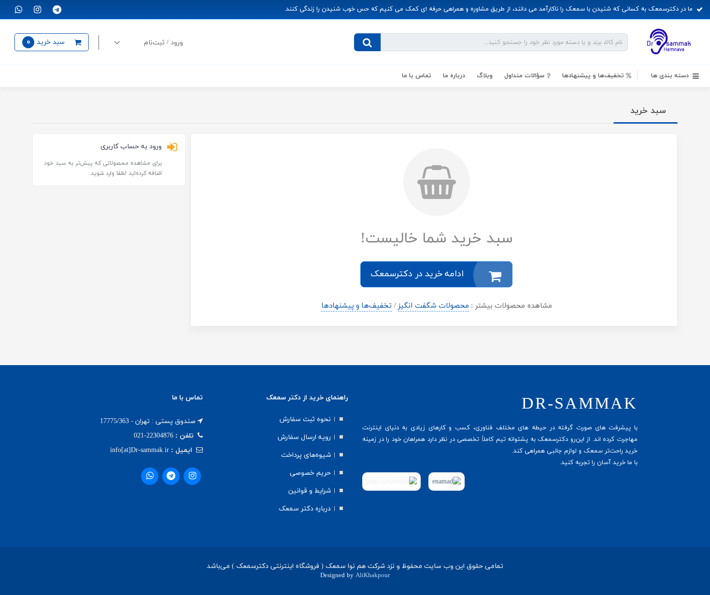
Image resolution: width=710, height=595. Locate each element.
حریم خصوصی (310, 473)
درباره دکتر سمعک (305, 508)
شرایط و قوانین (309, 491)
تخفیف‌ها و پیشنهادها (356, 306)
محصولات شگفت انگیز (433, 306)
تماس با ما (416, 75)
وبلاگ (485, 75)
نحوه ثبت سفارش (305, 419)
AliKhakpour (372, 575)
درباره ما (454, 75)
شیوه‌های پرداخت (306, 455)
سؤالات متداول (524, 75)
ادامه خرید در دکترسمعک (417, 274)
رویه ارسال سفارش (304, 437)
